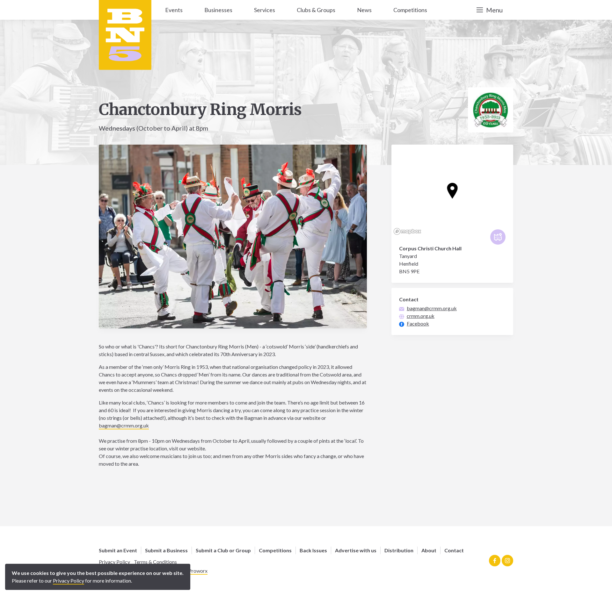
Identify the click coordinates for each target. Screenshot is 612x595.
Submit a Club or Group (223, 550)
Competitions (275, 550)
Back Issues (313, 550)
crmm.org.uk (420, 316)
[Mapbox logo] (407, 231)
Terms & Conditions (155, 562)
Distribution (398, 550)
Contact (454, 550)
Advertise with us (355, 550)
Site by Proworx (190, 571)
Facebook (418, 323)
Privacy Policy (114, 562)
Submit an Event (118, 550)
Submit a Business (166, 550)
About (428, 550)
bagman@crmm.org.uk (124, 425)
